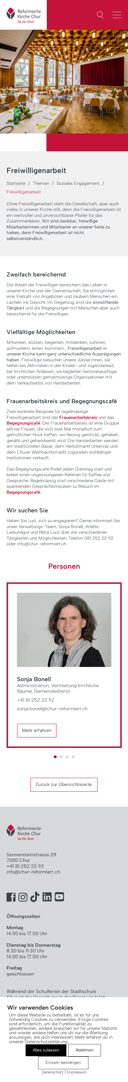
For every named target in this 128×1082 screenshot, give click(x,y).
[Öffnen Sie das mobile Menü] (118, 14)
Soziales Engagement (78, 183)
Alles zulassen (46, 1050)
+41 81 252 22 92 (35, 700)
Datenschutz (52, 1072)
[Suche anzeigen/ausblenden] (100, 15)
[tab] (55, 756)
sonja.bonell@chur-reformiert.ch (52, 708)
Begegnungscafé (23, 423)
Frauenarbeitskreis (78, 417)
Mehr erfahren (37, 730)
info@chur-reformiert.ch (33, 872)
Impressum (77, 1072)
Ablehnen (84, 1050)
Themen (41, 183)
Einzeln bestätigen (63, 1062)
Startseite (16, 183)
